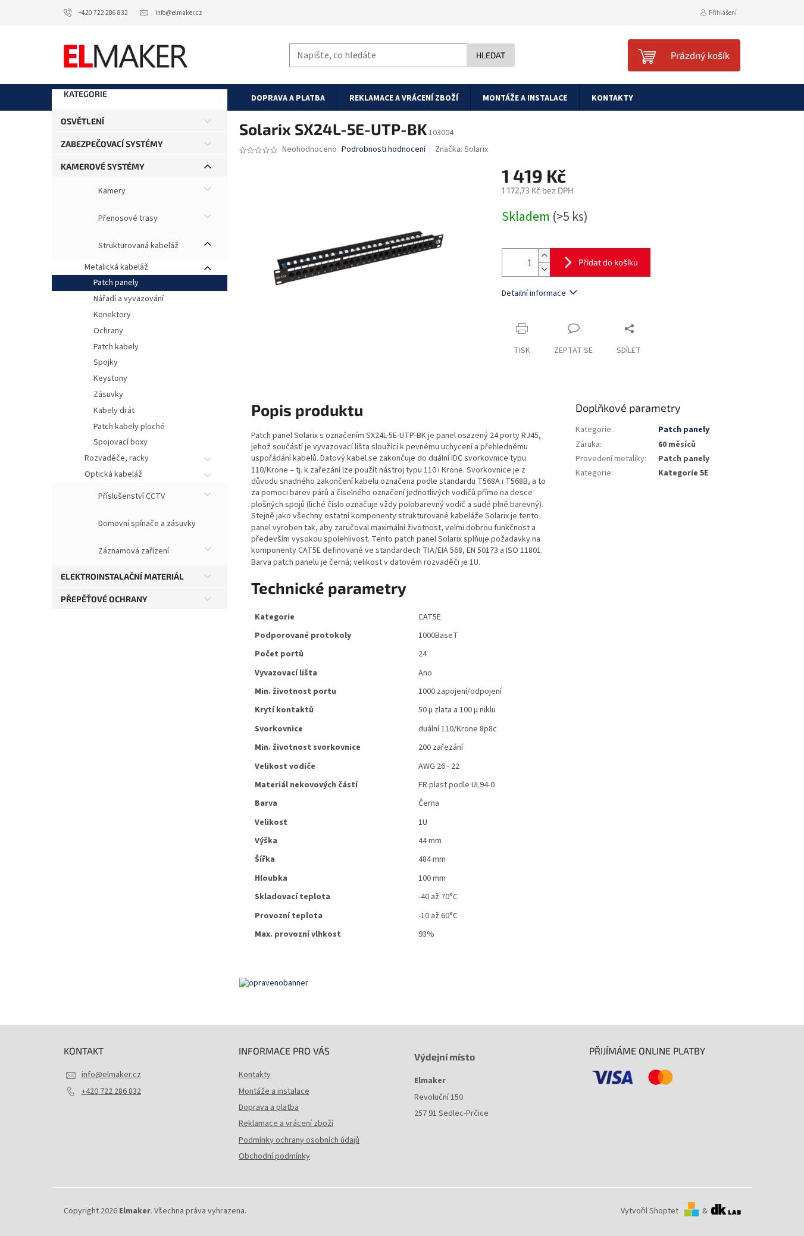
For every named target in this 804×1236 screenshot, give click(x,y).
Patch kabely (116, 347)
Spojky (105, 362)
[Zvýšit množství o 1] (544, 255)
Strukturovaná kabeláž (137, 246)
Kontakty (255, 1075)
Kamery (111, 191)
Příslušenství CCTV (130, 496)
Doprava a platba (269, 1107)
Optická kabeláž (113, 474)
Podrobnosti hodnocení (384, 149)
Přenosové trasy (127, 218)
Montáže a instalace (274, 1091)
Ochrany (108, 331)
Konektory (112, 315)
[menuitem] (288, 97)
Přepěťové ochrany (104, 599)
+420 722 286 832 (111, 1091)
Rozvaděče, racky (117, 458)
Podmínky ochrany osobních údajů (299, 1140)
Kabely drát (113, 411)
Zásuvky (108, 394)
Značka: (461, 149)
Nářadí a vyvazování (128, 299)
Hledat (490, 55)
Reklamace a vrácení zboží (286, 1123)
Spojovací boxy (120, 442)
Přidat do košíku (608, 262)
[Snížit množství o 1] (544, 269)
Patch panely (116, 283)
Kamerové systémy (103, 166)
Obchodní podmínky (274, 1156)
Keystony (110, 378)
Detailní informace (534, 293)
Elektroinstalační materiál (122, 576)
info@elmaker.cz (111, 1075)
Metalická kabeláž (116, 267)
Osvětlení (82, 121)
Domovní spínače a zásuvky (146, 524)
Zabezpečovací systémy (112, 144)
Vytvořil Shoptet (649, 1211)
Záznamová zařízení (132, 551)
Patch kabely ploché (129, 427)
